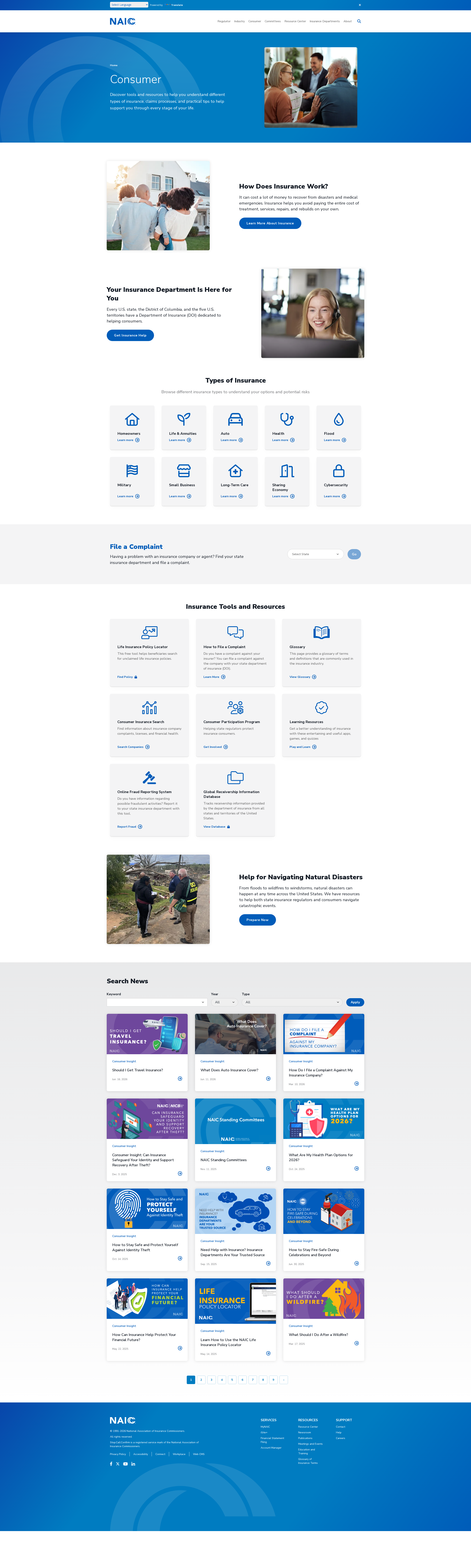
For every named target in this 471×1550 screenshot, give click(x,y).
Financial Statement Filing (272, 1440)
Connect (160, 1454)
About (347, 21)
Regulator (224, 21)
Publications (305, 1438)
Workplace (179, 1454)
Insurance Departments (325, 21)
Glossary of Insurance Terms (308, 1461)
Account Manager (271, 1447)
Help (338, 1432)
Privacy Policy (118, 1454)
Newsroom (304, 1432)
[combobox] (315, 554)
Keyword (114, 994)
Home (113, 65)
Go (354, 554)
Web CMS (199, 1454)
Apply (355, 1002)
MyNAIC (265, 1427)
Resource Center (295, 21)
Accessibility (140, 1454)
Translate (177, 5)
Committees (273, 21)
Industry (239, 21)
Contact (340, 1427)
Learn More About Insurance (270, 223)
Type (246, 994)
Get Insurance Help (130, 335)
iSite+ (264, 1432)
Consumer (254, 21)
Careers (340, 1438)
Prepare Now (258, 920)
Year (214, 994)
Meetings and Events (310, 1444)
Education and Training (306, 1451)
